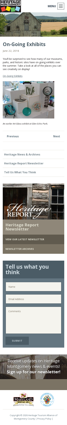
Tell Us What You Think (20, 172)
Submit (17, 340)
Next (57, 136)
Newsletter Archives (19, 249)
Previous (12, 136)
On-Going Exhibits (13, 76)
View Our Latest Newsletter (24, 239)
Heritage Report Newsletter (23, 163)
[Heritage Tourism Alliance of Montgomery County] (12, 5)
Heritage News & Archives (22, 154)
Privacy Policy (44, 418)
